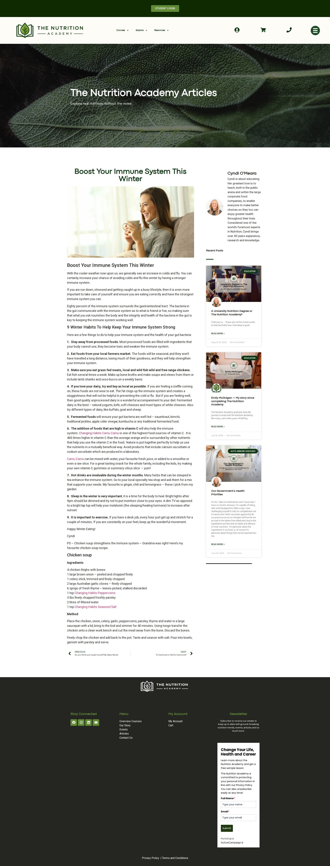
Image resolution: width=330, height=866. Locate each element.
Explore (140, 30)
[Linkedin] (88, 722)
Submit (227, 828)
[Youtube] (96, 722)
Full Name (228, 798)
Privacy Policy (150, 858)
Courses (120, 30)
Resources (159, 30)
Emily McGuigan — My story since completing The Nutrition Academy (232, 401)
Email (225, 811)
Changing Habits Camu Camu (99, 433)
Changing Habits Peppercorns (95, 593)
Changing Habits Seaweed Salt (95, 607)
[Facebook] (73, 722)
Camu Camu (75, 459)
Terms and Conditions (175, 858)
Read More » (218, 333)
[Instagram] (81, 722)
